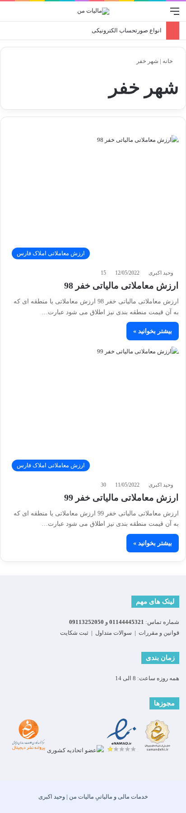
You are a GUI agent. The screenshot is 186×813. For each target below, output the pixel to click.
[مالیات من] (93, 11)
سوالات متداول (113, 632)
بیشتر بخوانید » (152, 331)
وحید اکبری (161, 273)
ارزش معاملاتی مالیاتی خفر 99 (121, 497)
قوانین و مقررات (159, 632)
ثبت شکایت (74, 632)
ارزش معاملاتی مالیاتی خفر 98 (121, 285)
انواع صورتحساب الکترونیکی (127, 30)
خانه (168, 61)
